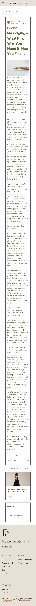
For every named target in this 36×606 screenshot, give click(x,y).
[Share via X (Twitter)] (12, 455)
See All (27, 468)
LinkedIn (5, 592)
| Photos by (16, 600)
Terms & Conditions (25, 559)
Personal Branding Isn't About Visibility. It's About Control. (18, 490)
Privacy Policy (23, 563)
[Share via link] (22, 455)
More (16, 12)
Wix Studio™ (8, 600)
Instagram (6, 589)
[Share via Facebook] (8, 455)
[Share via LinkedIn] (17, 455)
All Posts (8, 12)
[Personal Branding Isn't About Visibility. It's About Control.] (18, 479)
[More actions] (28, 22)
